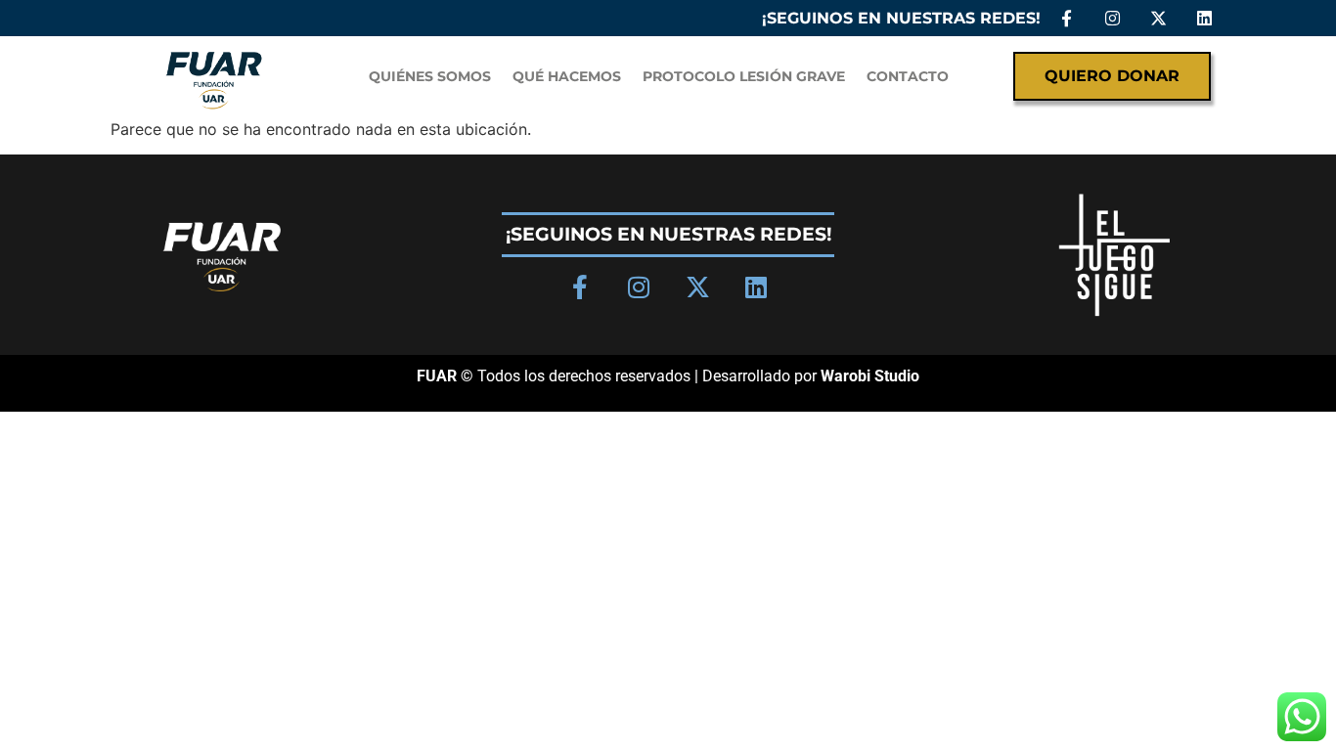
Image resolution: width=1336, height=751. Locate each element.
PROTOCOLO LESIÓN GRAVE (744, 76)
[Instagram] (1112, 18)
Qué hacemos (566, 76)
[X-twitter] (1158, 18)
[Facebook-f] (1066, 18)
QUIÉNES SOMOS (430, 76)
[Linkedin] (1204, 18)
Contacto (908, 76)
